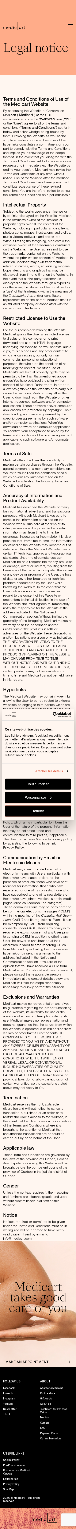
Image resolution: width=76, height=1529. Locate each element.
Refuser (38, 811)
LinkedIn (8, 1393)
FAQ (42, 1428)
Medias (44, 1417)
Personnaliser (35, 798)
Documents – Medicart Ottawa (16, 1472)
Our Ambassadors (50, 1438)
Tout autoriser (38, 784)
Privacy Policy (13, 848)
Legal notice (10, 1478)
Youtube (8, 1403)
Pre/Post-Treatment (15, 1465)
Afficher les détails (49, 771)
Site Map (8, 1489)
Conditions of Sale (16, 485)
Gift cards (46, 1398)
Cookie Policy (11, 1460)
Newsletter (9, 1409)
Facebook (9, 1388)
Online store (47, 1393)
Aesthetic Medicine (52, 1388)
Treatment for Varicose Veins (53, 1411)
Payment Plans (49, 1433)
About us (45, 1403)
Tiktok (7, 1414)
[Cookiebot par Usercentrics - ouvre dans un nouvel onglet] (53, 714)
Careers (44, 1422)
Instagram (9, 1398)
